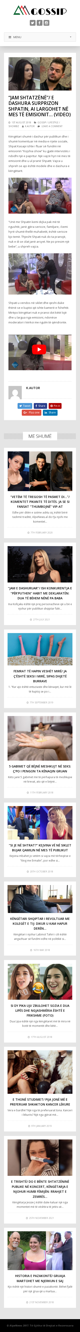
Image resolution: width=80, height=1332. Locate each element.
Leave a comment (52, 126)
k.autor (30, 126)
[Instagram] (46, 23)
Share (41, 406)
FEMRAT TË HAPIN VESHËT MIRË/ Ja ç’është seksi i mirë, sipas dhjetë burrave (40, 676)
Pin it (57, 406)
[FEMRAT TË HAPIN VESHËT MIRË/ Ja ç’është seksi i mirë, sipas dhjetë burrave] (40, 649)
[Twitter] (33, 23)
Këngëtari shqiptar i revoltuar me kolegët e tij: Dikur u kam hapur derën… (40, 924)
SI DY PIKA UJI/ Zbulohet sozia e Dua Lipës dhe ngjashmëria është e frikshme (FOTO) (40, 1010)
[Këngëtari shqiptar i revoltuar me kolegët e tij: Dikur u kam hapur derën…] (40, 899)
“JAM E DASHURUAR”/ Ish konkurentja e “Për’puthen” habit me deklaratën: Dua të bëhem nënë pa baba (40, 593)
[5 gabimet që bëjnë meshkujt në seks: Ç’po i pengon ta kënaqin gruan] (40, 738)
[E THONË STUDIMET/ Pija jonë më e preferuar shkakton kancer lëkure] (40, 1072)
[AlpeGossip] (40, 10)
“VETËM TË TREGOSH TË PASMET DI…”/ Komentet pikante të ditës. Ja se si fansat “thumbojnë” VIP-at (40, 502)
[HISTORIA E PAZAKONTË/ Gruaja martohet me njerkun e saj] (40, 1250)
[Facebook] (39, 23)
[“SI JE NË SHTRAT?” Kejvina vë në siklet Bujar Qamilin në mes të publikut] (40, 823)
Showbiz (13, 126)
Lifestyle (53, 122)
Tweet (26, 406)
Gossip (42, 122)
